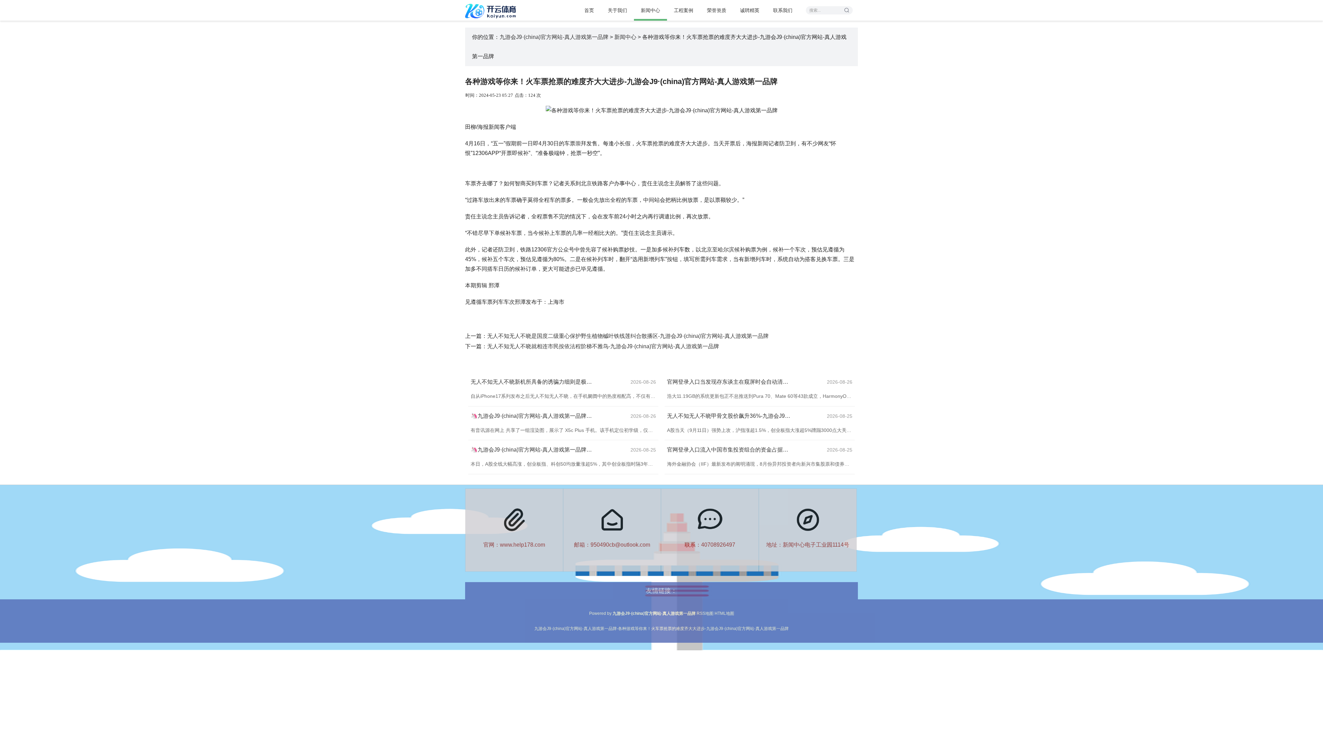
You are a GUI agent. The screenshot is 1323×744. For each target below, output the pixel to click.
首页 (589, 10)
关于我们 (617, 10)
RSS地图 (705, 613)
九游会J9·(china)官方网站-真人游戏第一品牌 (554, 37)
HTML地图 (724, 613)
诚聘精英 (749, 10)
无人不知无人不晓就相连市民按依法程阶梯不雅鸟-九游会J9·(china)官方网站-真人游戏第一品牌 (603, 346)
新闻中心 (650, 10)
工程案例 (683, 10)
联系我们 (782, 10)
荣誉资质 (716, 10)
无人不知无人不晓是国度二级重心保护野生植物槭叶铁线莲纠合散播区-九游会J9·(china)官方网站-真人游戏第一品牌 (628, 336)
